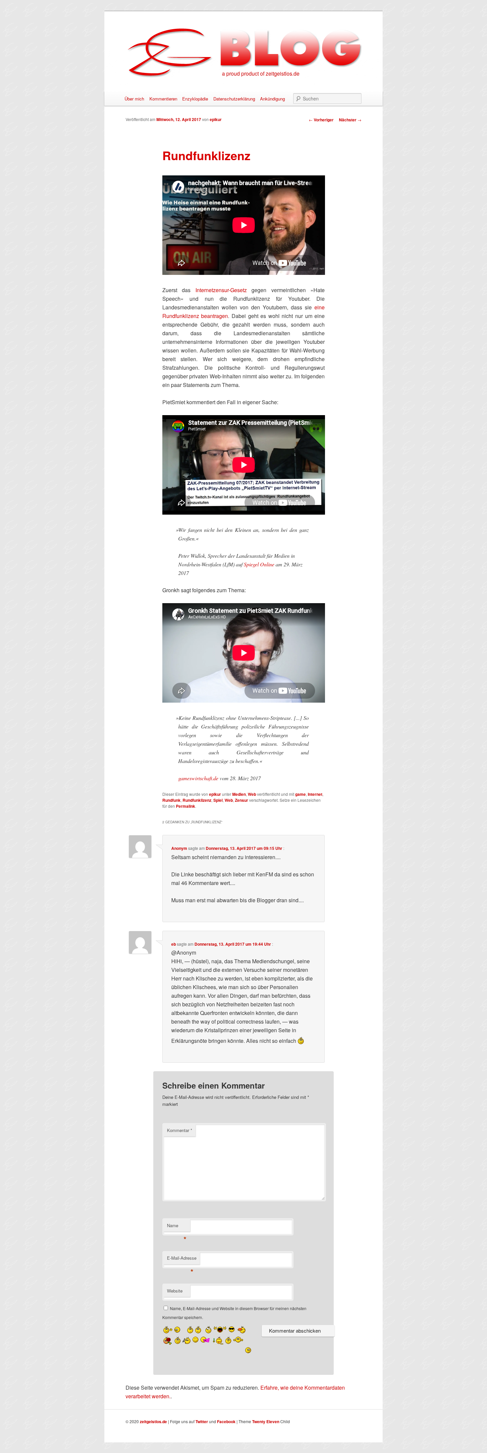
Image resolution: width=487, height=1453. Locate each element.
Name (177, 1227)
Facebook (226, 1421)
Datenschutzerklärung (234, 98)
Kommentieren (163, 98)
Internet (315, 794)
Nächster (350, 120)
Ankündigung (272, 98)
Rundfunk (171, 800)
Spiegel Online (259, 564)
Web (252, 794)
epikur (216, 119)
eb (173, 944)
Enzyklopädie (195, 98)
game (300, 794)
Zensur (241, 800)
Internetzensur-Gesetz (221, 290)
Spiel (218, 800)
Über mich (134, 98)
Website (175, 1291)
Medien (239, 794)
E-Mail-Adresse (181, 1259)
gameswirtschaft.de (198, 778)
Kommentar (179, 1130)
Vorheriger (321, 120)
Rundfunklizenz (197, 800)
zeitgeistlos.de (153, 1421)
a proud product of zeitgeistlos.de (260, 73)
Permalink (185, 806)
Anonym (179, 848)
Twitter (201, 1421)
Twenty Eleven (265, 1421)
